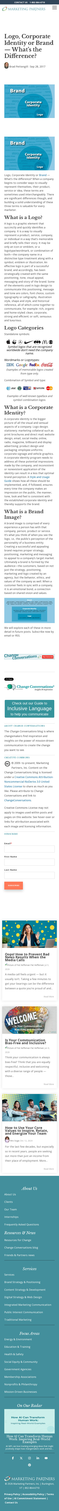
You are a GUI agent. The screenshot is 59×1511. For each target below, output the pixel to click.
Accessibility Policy (33, 1494)
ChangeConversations (17, 800)
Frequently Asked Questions (21, 1224)
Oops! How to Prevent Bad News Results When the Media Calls (27, 957)
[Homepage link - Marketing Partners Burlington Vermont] (29, 1479)
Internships (11, 1217)
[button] (54, 7)
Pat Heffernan (37, 965)
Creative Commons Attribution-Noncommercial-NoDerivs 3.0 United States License (28, 781)
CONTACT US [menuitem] (20, 2)
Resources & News (20, 1233)
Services (9, 1274)
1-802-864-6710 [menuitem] (37, 2)
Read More (49, 996)
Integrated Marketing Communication (27, 1304)
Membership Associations (20, 1377)
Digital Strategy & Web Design (23, 1297)
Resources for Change (17, 1240)
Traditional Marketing (18, 1319)
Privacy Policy (12, 1494)
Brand (43, 175)
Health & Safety (13, 1354)
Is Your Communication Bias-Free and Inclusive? (25, 1041)
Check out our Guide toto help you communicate (29, 708)
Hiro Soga (14, 1140)
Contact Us (11, 1502)
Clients (8, 1201)
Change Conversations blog (21, 1247)
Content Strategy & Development (25, 1289)
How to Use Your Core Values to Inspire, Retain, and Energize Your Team (26, 1130)
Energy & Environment (18, 1339)
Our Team (10, 1209)
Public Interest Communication (23, 1312)
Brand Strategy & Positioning (22, 1282)
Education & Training (17, 1346)
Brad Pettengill (19, 66)
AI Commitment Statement (30, 1498)
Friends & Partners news (19, 1255)
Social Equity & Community (21, 1361)
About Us (10, 1194)
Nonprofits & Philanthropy (20, 1384)
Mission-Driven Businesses (20, 1391)
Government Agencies (17, 1369)
